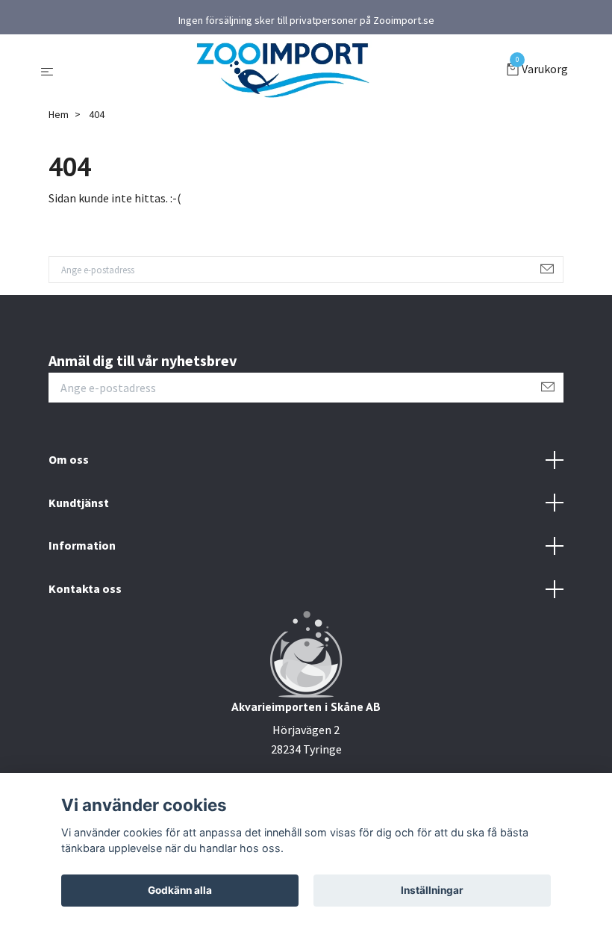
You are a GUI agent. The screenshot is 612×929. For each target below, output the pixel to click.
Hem (59, 114)
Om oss (69, 459)
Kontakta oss (85, 588)
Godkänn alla (180, 890)
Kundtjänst (79, 502)
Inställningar (432, 890)
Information (82, 545)
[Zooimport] (283, 70)
